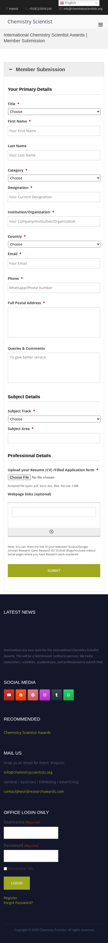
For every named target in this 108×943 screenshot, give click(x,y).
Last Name (17, 146)
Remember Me (21, 868)
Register (11, 897)
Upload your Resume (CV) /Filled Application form (53, 470)
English (70, 3)
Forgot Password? (18, 902)
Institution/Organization (31, 212)
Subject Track (21, 411)
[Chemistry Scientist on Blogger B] (21, 694)
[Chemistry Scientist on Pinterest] (33, 694)
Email (14, 254)
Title (13, 104)
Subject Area (21, 428)
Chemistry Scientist (30, 21)
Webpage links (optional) (29, 494)
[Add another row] (51, 532)
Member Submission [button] (40, 69)
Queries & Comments (26, 348)
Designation (20, 187)
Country (17, 236)
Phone (15, 278)
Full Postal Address (26, 303)
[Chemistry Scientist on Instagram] (44, 694)
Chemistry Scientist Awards (27, 732)
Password (21, 845)
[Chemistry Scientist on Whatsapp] (68, 694)
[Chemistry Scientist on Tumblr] (56, 694)
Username (22, 822)
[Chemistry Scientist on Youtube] (9, 694)
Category (17, 170)
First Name (19, 121)
